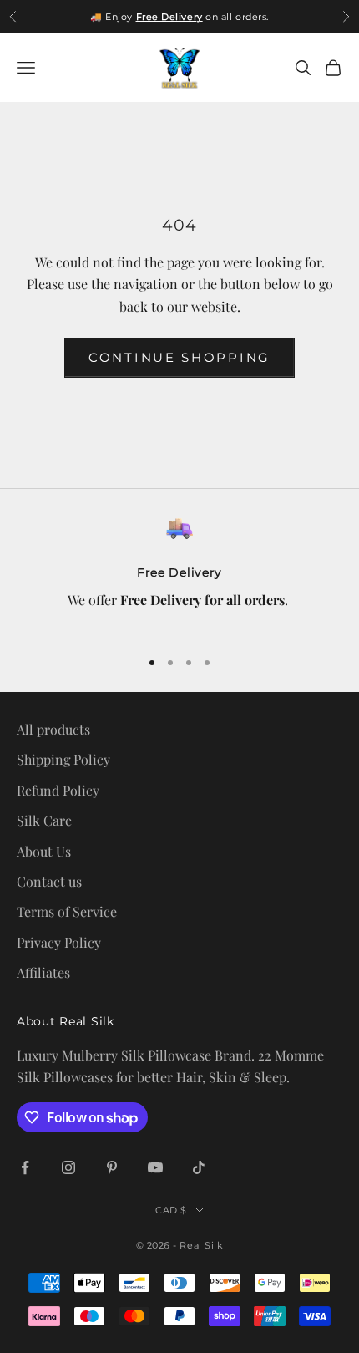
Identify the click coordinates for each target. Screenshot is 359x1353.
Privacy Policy (59, 942)
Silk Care (44, 820)
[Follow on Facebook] (25, 1167)
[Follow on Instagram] (68, 1167)
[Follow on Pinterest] (112, 1167)
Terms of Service (67, 911)
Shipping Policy (63, 759)
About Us (44, 851)
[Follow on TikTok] (198, 1167)
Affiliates (43, 972)
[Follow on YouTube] (155, 1167)
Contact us (49, 881)
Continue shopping (179, 357)
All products (53, 729)
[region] (179, 574)
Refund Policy (58, 790)
